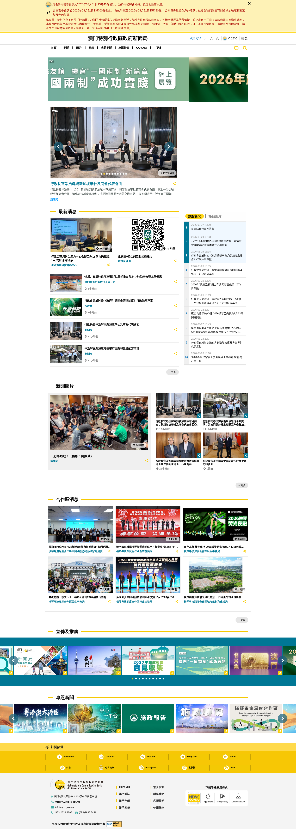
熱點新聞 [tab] (194, 216)
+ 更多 (172, 372)
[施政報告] (148, 718)
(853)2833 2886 (63, 812)
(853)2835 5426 (87, 812)
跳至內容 (195, 38)
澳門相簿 (124, 807)
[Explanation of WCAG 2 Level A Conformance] (114, 823)
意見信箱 (158, 787)
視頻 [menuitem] (91, 47)
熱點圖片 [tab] (214, 216)
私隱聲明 (158, 800)
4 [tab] (143, 679)
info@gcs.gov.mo (64, 807)
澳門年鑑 (124, 800)
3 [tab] (139, 679)
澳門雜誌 (124, 793)
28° (234, 38)
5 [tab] (146, 679)
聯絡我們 (158, 793)
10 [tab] (163, 679)
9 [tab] (160, 679)
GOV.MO (124, 787)
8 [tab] (156, 679)
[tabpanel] (148, 660)
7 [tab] (153, 679)
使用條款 (158, 807)
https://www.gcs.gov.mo (67, 802)
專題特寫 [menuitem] (123, 47)
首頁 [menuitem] (54, 47)
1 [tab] (132, 679)
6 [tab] (149, 679)
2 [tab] (136, 679)
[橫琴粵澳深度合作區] (256, 718)
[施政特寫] (202, 718)
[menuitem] (66, 48)
